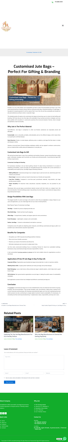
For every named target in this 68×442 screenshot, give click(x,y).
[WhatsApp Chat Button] (65, 439)
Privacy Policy (61, 440)
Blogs (14, 339)
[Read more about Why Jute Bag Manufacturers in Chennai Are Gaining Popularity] (49, 324)
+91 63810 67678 (58, 1)
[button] (63, 25)
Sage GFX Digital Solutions (42, 440)
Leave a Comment (8, 339)
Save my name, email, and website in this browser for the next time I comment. (23, 377)
